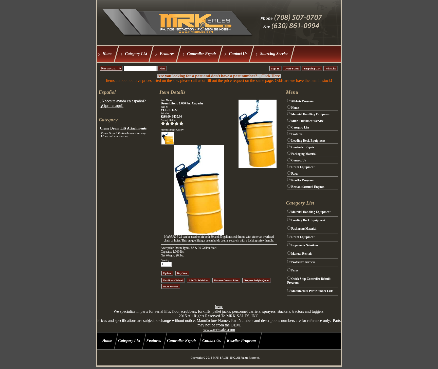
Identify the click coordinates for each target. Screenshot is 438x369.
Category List (136, 53)
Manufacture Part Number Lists (312, 291)
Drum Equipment (303, 167)
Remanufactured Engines (307, 187)
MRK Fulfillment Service (307, 121)
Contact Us (238, 53)
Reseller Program (302, 180)
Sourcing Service (274, 53)
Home (107, 53)
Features (167, 53)
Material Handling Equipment (311, 114)
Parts (294, 173)
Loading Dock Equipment (308, 140)
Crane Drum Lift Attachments (123, 128)
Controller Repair (201, 53)
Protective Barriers (303, 262)
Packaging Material (303, 154)
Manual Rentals (301, 253)
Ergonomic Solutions (304, 245)
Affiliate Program (302, 101)
